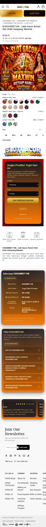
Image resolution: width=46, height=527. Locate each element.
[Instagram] (11, 455)
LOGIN (11, 13)
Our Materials (23, 483)
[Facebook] (6, 455)
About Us (21, 478)
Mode (9, 189)
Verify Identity (36, 499)
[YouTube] (24, 455)
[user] (38, 6)
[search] (7, 6)
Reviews (33, 478)
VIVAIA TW (9, 499)
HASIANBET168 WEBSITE (27, 21)
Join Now (28, 38)
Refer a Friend (36, 494)
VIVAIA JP (9, 494)
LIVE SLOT (29, 23)
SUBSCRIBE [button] (23, 447)
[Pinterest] (15, 455)
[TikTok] (28, 455)
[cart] (43, 6)
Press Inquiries (23, 494)
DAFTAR (34, 13)
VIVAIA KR (9, 490)
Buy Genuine (35, 490)
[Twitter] (19, 455)
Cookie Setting (30, 521)
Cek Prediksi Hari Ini (23, 200)
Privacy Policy (19, 521)
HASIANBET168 (8, 21)
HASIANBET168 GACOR (13, 23)
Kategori (10, 181)
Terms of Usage (7, 521)
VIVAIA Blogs (10, 478)
